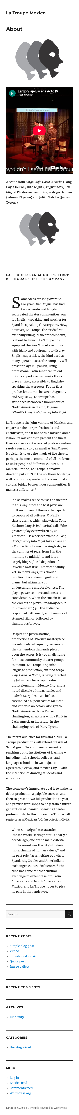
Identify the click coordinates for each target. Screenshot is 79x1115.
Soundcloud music (23, 956)
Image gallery (20, 966)
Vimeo (14, 951)
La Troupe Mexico (26, 12)
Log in (14, 1077)
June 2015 (17, 1017)
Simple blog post (22, 946)
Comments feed (21, 1088)
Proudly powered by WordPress (48, 1107)
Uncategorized (20, 1047)
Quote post (18, 961)
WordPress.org (20, 1093)
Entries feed (18, 1083)
